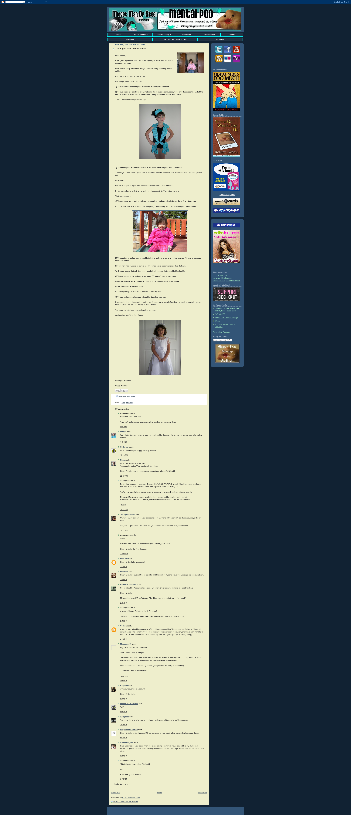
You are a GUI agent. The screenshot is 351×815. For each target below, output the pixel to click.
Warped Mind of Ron (129, 730)
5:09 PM (123, 699)
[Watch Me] (236, 53)
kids (123, 403)
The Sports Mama (127, 514)
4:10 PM (123, 639)
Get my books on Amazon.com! (175, 39)
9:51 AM (123, 442)
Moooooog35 (125, 644)
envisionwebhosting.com (222, 278)
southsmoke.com (233, 281)
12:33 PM (124, 554)
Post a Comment (121, 784)
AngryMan (124, 717)
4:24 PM (123, 681)
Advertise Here (209, 35)
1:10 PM (123, 567)
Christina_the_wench (129, 584)
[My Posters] (227, 62)
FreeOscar (124, 558)
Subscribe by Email (227, 195)
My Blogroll (130, 39)
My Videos (220, 39)
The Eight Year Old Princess (130, 48)
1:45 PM (123, 603)
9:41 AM (123, 427)
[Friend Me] (227, 53)
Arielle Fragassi (127, 742)
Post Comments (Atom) (131, 798)
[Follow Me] (218, 53)
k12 (214, 275)
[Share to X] (121, 390)
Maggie (123, 431)
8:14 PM (123, 738)
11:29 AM (124, 476)
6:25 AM (123, 779)
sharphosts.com (219, 281)
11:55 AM (124, 510)
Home (118, 35)
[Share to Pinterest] (127, 390)
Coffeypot (124, 447)
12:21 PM (124, 530)
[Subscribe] (218, 62)
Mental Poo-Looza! (141, 35)
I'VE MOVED (220, 314)
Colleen (123, 626)
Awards (232, 35)
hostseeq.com (221, 275)
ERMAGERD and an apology (226, 318)
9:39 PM (123, 756)
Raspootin (124, 685)
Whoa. (217, 321)
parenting (129, 403)
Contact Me (186, 35)
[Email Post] (115, 400)
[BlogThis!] (119, 390)
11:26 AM (124, 455)
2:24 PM (123, 621)
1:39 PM (123, 580)
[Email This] (116, 390)
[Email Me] (236, 62)
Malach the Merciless (129, 704)
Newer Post (115, 793)
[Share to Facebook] (124, 390)
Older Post (202, 793)
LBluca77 (124, 571)
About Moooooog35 (163, 35)
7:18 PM (123, 725)
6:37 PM (123, 712)
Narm (122, 460)
